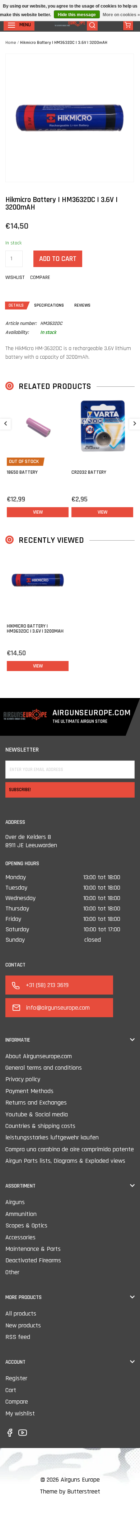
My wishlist (20, 1413)
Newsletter (22, 749)
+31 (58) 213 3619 (47, 985)
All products (20, 1313)
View (38, 512)
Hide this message (77, 14)
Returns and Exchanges (36, 1102)
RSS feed (17, 1337)
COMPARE (40, 277)
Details (16, 305)
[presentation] (5, 424)
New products (23, 1325)
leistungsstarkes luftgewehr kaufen (52, 1137)
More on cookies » (121, 14)
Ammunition (21, 1214)
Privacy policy (22, 1079)
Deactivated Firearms (33, 1260)
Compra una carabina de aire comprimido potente (69, 1149)
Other (12, 1272)
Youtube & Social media (36, 1114)
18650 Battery (22, 472)
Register (16, 1378)
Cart (10, 1390)
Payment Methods (29, 1091)
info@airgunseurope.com (58, 1008)
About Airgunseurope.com (38, 1056)
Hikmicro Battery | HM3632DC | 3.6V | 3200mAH (63, 42)
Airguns (15, 1202)
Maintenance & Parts (33, 1249)
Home (10, 42)
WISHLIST (14, 277)
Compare (16, 1401)
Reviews (82, 305)
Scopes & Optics (26, 1225)
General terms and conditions (43, 1068)
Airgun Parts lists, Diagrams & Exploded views (65, 1161)
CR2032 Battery (88, 472)
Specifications (49, 305)
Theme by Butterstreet (70, 1491)
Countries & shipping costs (40, 1126)
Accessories (20, 1237)
